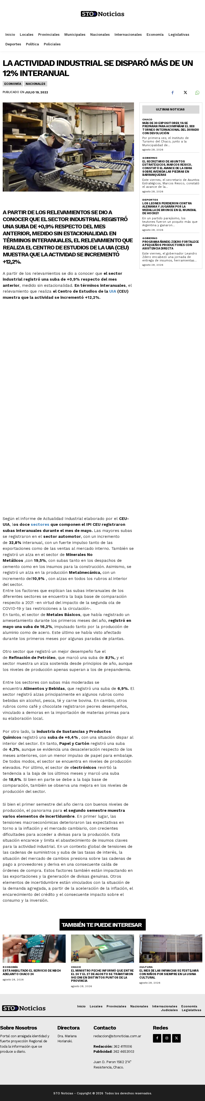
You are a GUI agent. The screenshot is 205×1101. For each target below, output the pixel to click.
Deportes (150, 199)
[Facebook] (172, 92)
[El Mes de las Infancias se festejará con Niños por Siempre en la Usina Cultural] (170, 949)
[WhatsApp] (197, 92)
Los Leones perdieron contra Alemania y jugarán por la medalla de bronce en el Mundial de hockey (169, 208)
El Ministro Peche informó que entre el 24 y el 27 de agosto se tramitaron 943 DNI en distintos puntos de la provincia (102, 976)
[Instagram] (167, 1038)
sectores (40, 524)
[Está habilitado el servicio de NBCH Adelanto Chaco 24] (34, 949)
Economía (12, 84)
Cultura (146, 966)
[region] (68, 407)
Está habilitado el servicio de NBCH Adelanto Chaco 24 (32, 972)
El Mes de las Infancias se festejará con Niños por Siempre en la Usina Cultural (168, 974)
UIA (112, 291)
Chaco (147, 119)
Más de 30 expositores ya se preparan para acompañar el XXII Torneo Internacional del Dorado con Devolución (170, 128)
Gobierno (149, 157)
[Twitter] (184, 92)
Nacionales (35, 84)
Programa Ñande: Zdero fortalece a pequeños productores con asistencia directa (170, 245)
